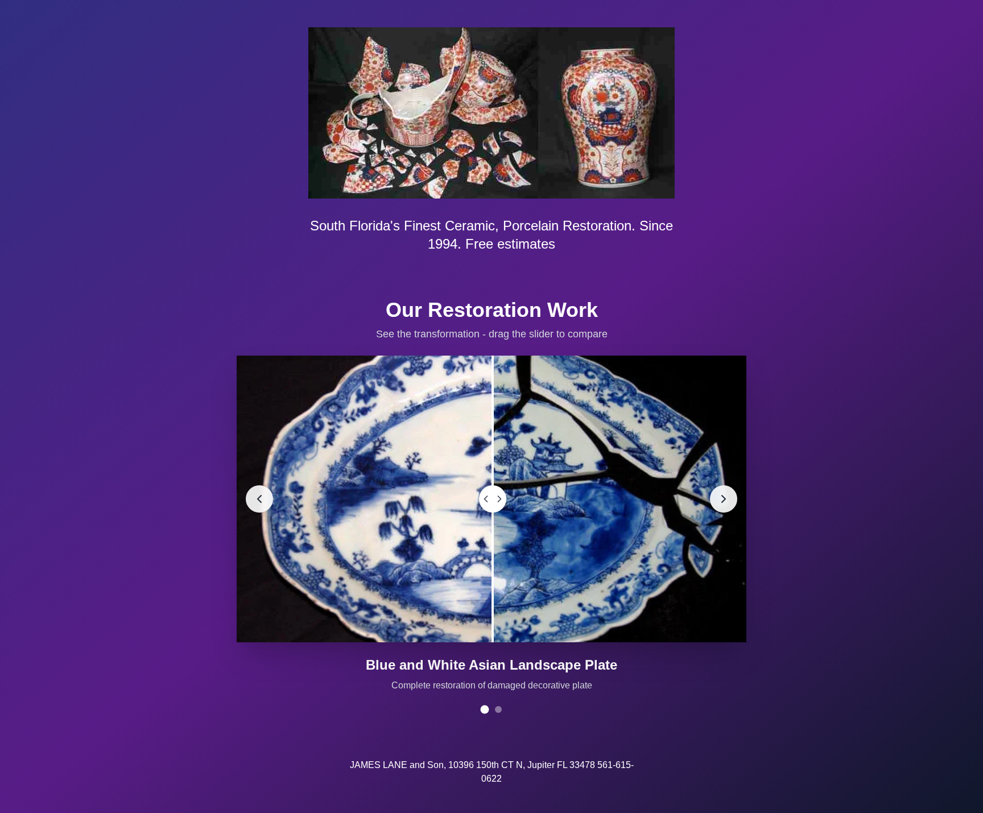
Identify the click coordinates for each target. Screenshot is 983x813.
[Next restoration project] (723, 499)
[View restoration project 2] (498, 709)
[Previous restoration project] (259, 499)
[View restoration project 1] (485, 709)
